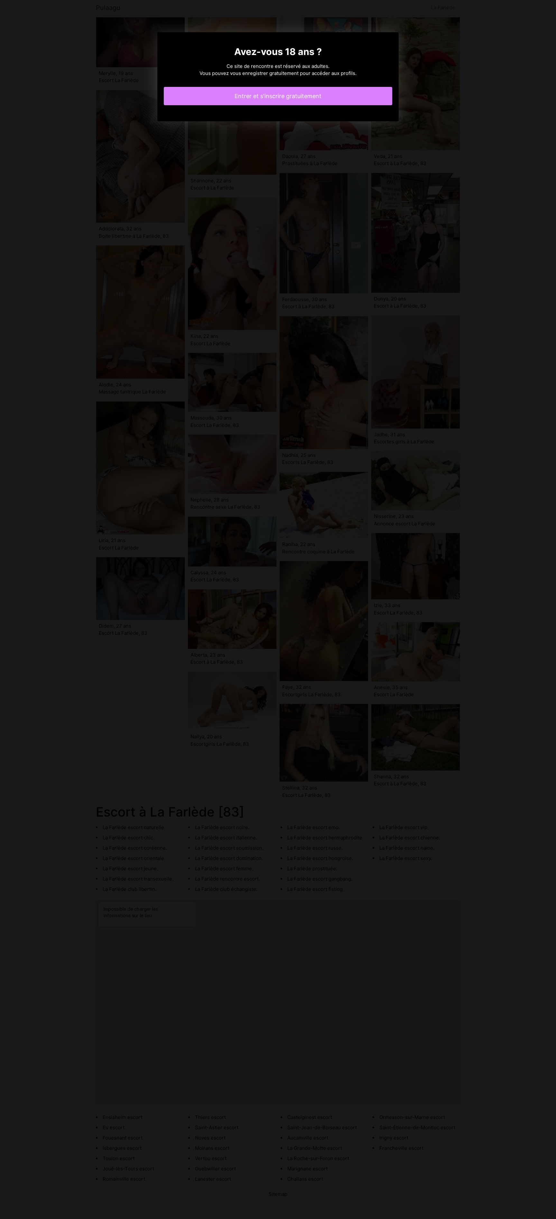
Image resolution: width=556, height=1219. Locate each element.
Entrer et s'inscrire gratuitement (278, 96)
